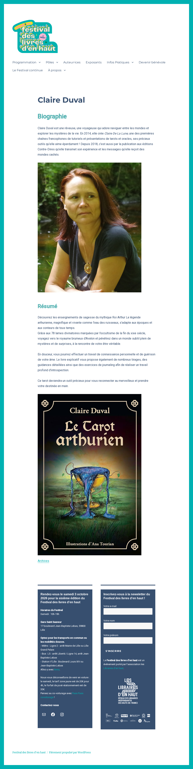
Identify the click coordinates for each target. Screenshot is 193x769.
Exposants (94, 62)
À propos (54, 70)
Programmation (24, 62)
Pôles (50, 62)
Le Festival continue (27, 70)
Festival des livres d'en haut (29, 752)
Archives (43, 561)
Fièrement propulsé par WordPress (70, 752)
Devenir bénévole (152, 62)
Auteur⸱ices (71, 62)
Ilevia (57, 669)
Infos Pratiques (118, 62)
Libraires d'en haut (113, 668)
